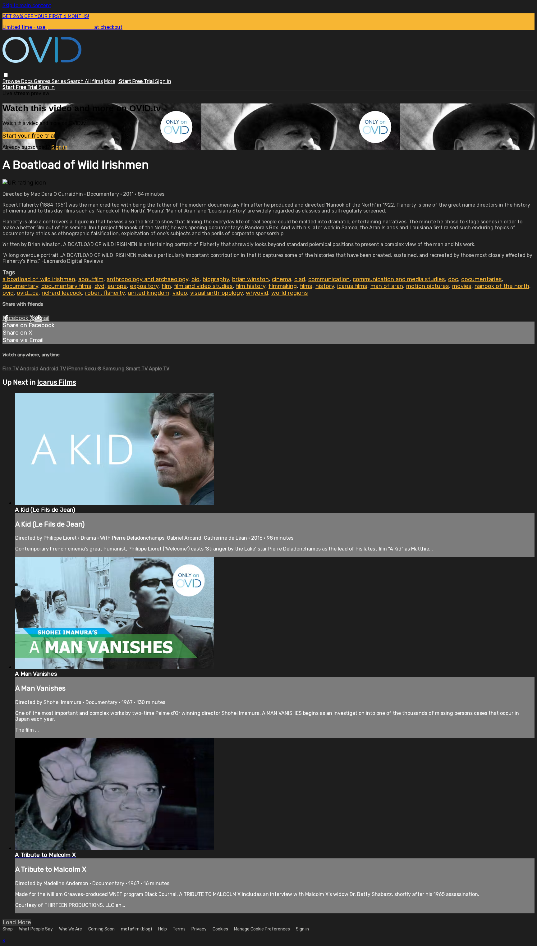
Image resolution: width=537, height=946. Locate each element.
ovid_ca (28, 293)
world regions (289, 293)
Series (59, 81)
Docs (27, 81)
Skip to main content (26, 5)
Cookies (221, 929)
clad (299, 279)
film (166, 286)
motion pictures (427, 286)
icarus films (352, 286)
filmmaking (282, 286)
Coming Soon (101, 929)
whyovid (257, 293)
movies (461, 286)
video (179, 293)
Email (42, 318)
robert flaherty (105, 293)
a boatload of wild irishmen (38, 279)
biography (216, 279)
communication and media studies (399, 279)
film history (250, 286)
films (306, 286)
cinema (281, 279)
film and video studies (203, 286)
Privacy (199, 929)
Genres (43, 81)
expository (144, 286)
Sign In (47, 87)
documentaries (481, 279)
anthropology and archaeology (147, 279)
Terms (179, 929)
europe (117, 286)
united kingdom (148, 293)
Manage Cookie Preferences (262, 929)
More (109, 81)
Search (76, 81)
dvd (99, 286)
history (324, 286)
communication (329, 279)
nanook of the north (502, 286)
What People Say (36, 929)
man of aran (386, 286)
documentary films (66, 286)
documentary (20, 286)
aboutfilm (90, 279)
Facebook (16, 318)
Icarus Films (56, 382)
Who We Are (70, 929)
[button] (6, 75)
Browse (11, 81)
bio (195, 279)
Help (163, 929)
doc (453, 279)
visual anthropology (216, 293)
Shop (7, 929)
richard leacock (62, 293)
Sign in (163, 81)
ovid (8, 293)
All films (94, 81)
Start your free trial (28, 135)
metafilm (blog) (136, 929)
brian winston (250, 279)
